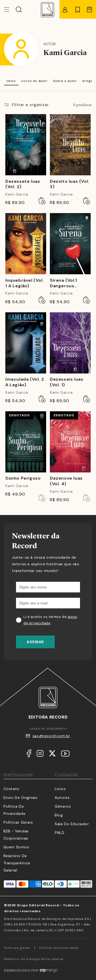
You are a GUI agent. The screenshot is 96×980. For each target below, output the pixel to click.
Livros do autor (34, 81)
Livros (60, 788)
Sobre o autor (65, 81)
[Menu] (10, 9)
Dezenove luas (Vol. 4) (66, 481)
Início (11, 81)
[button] (19, 9)
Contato (11, 788)
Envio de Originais (20, 797)
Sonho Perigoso (23, 478)
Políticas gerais (17, 948)
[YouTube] (65, 754)
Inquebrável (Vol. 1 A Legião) (24, 283)
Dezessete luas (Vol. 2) (22, 184)
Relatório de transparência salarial (16, 863)
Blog (59, 815)
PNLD (59, 832)
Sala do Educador (72, 823)
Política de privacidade (58, 948)
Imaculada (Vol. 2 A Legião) (24, 382)
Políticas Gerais (18, 822)
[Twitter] (52, 754)
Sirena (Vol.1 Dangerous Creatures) (63, 283)
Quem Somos (16, 847)
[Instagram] (40, 754)
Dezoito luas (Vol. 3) (69, 184)
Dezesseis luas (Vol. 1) (66, 382)
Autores (62, 797)
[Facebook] (29, 754)
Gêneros (63, 806)
